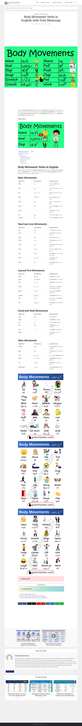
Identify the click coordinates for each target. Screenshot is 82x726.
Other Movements (23, 163)
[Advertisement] (41, 36)
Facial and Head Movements (23, 161)
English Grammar (45, 2)
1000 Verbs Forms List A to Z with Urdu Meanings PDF (17, 694)
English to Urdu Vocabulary (41, 14)
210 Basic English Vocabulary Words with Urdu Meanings (33, 597)
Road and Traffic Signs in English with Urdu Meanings (32, 596)
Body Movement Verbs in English (24, 153)
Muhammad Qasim (36, 23)
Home (37, 2)
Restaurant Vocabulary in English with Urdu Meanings (64, 694)
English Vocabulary (57, 2)
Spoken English (68, 2)
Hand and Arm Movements (25, 157)
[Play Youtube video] (41, 135)
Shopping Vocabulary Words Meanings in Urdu (41, 694)
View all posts (10, 671)
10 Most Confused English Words (28, 594)
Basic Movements (23, 156)
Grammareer (46, 724)
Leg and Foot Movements (25, 158)
